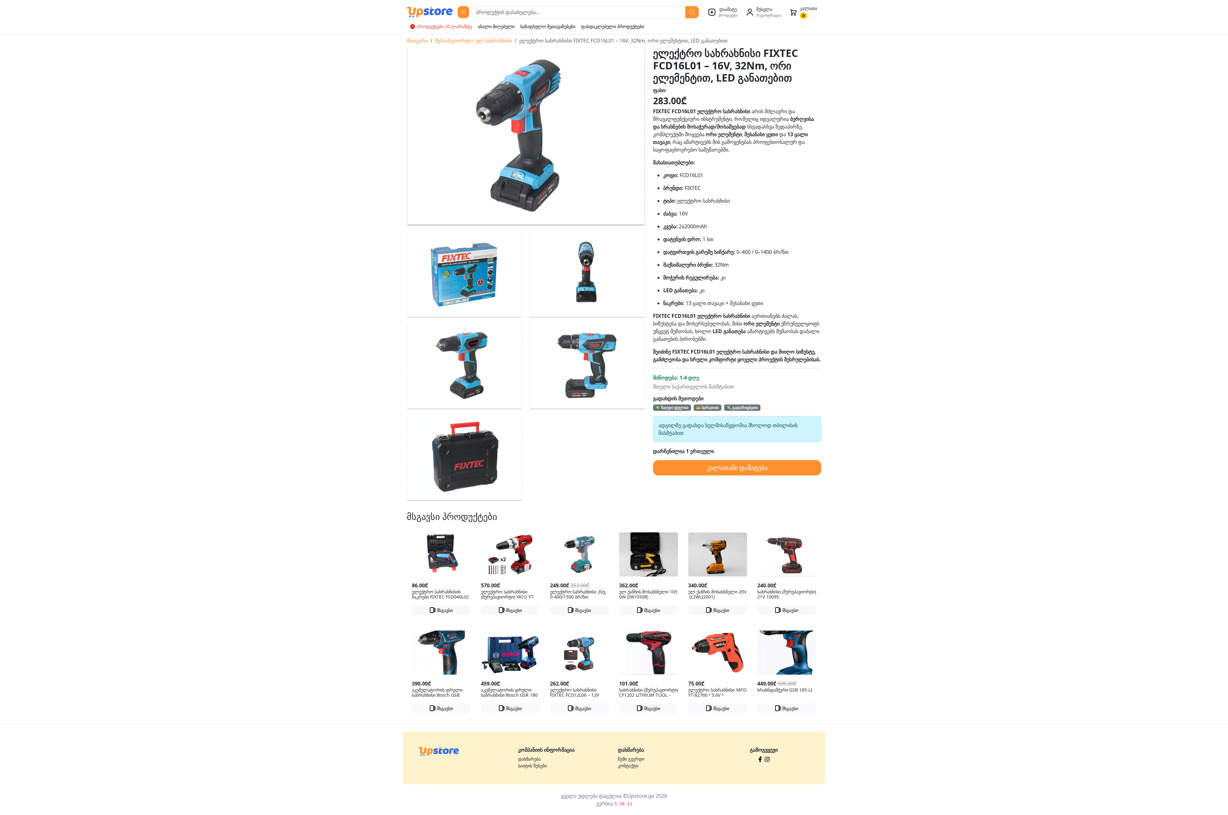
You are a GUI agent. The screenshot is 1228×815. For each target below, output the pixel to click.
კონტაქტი (628, 766)
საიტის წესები (532, 766)
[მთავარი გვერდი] (438, 751)
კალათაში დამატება (737, 467)
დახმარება (529, 759)
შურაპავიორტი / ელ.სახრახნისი (473, 40)
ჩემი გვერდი (631, 759)
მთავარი (417, 40)
